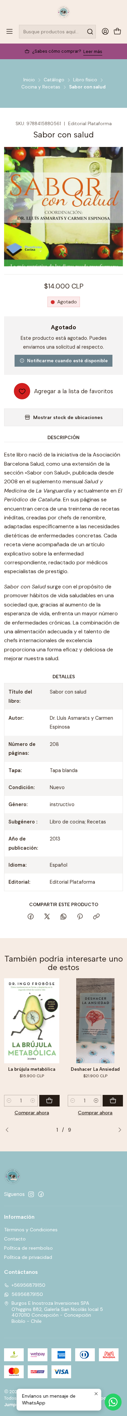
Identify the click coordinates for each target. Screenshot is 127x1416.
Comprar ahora (32, 1113)
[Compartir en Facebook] (30, 917)
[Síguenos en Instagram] (31, 1194)
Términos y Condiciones (31, 1230)
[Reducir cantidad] (9, 1100)
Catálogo (54, 80)
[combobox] (57, 31)
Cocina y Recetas (40, 87)
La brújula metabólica (31, 1069)
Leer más (92, 51)
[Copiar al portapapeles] (96, 917)
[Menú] (9, 32)
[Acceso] (105, 32)
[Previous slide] (9, 1130)
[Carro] (117, 32)
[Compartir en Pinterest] (80, 917)
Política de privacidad (28, 1257)
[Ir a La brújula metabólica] (32, 1020)
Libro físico (85, 80)
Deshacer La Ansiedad (95, 1069)
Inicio (29, 80)
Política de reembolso (28, 1248)
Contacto (15, 1239)
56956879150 (27, 1294)
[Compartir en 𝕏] (47, 917)
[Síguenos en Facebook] (41, 1194)
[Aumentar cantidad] (33, 1100)
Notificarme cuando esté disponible (67, 360)
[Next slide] (118, 1130)
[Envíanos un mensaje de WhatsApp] (113, 1402)
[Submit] (90, 31)
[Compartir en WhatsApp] (63, 917)
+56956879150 (28, 1285)
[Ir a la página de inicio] (63, 12)
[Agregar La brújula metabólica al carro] (49, 1100)
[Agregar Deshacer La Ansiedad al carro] (113, 1100)
